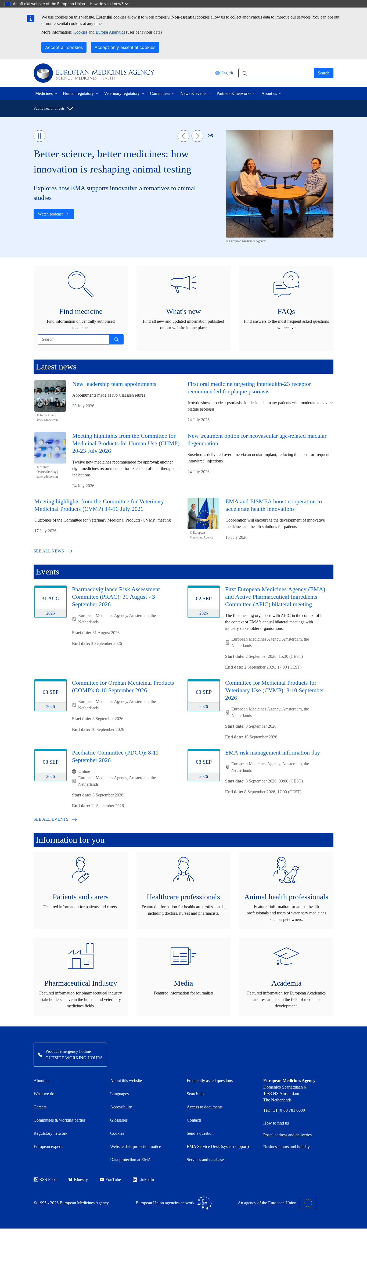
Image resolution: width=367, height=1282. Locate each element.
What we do (44, 1093)
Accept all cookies (64, 47)
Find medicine (80, 311)
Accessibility (121, 1107)
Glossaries (119, 1120)
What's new (183, 311)
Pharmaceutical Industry (80, 983)
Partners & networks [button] (234, 93)
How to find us (276, 1123)
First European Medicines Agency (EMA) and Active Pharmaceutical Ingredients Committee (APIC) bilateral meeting (275, 597)
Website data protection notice (135, 1146)
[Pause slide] (39, 136)
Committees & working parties (59, 1120)
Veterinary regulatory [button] (122, 93)
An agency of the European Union (267, 1203)
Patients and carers (81, 897)
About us (41, 1080)
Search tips (196, 1093)
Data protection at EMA (130, 1159)
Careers (40, 1107)
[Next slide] (197, 136)
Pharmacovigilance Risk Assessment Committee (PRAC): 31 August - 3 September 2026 (116, 597)
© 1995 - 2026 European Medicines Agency (71, 1203)
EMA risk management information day (272, 752)
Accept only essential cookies (125, 47)
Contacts (194, 1120)
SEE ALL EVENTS (51, 819)
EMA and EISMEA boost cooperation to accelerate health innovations (273, 505)
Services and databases (206, 1159)
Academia (286, 983)
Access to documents (204, 1107)
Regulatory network (50, 1133)
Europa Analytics (110, 32)
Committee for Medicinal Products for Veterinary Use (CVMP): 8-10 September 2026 (274, 690)
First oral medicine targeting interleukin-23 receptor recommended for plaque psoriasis (249, 387)
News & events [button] (193, 93)
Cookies (80, 32)
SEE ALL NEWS (49, 551)
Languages (119, 1093)
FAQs (286, 311)
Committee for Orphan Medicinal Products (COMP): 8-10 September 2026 (123, 686)
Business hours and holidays (287, 1146)
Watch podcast (50, 214)
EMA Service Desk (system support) (218, 1146)
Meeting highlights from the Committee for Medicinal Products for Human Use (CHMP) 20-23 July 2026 (125, 443)
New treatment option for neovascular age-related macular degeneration (257, 439)
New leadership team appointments (114, 383)
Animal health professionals (286, 897)
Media (183, 983)
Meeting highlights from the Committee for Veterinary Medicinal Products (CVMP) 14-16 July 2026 (99, 505)
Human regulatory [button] (78, 93)
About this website (126, 1080)
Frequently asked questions (210, 1080)
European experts (48, 1146)
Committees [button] (160, 93)
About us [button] (269, 93)
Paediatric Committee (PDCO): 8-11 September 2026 (115, 756)
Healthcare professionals (183, 897)
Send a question (200, 1133)
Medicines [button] (44, 93)
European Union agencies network (165, 1203)
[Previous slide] (183, 136)
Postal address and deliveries (287, 1135)
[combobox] (276, 73)
